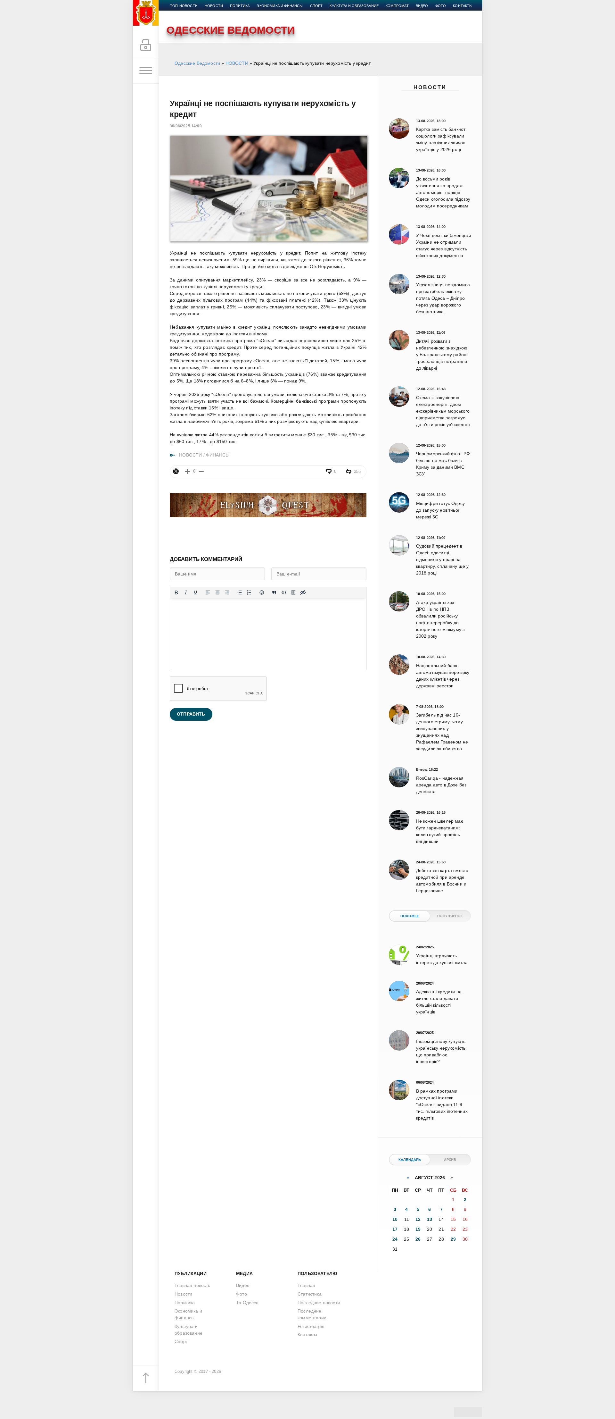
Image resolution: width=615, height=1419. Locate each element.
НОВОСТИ (237, 63)
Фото (440, 6)
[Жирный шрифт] (176, 592)
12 (418, 1219)
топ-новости (184, 6)
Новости (430, 87)
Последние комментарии (312, 1314)
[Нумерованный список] (249, 592)
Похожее (409, 916)
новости (214, 6)
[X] (176, 471)
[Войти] (146, 45)
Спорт (316, 6)
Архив (450, 1160)
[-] (201, 471)
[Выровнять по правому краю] (227, 592)
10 (395, 1219)
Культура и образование (354, 6)
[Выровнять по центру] (217, 592)
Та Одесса (247, 1302)
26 (418, 1239)
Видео (422, 6)
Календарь (409, 1160)
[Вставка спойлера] (293, 592)
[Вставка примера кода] (284, 592)
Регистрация (311, 1326)
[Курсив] (186, 592)
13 (429, 1219)
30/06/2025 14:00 (186, 126)
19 (418, 1229)
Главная (306, 1285)
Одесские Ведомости (197, 63)
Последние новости (319, 1302)
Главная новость (192, 1285)
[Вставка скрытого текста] (303, 592)
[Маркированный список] (239, 592)
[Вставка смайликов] (261, 592)
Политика (240, 6)
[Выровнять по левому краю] (208, 592)
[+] (187, 471)
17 (395, 1229)
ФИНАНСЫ (217, 455)
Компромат (397, 6)
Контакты (462, 6)
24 (395, 1239)
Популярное (450, 916)
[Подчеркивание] (195, 592)
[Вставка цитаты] (274, 592)
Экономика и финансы (280, 6)
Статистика (310, 1294)
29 (453, 1239)
